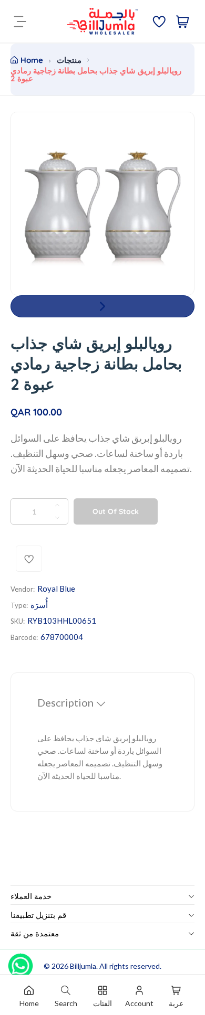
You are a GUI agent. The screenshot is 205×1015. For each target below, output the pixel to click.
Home (31, 60)
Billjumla (83, 965)
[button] (102, 306)
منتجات (69, 60)
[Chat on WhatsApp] (20, 962)
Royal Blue (56, 588)
